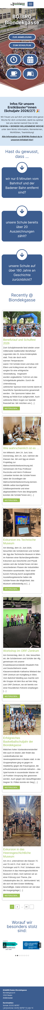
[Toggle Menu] (30, 4)
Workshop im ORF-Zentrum (21, 650)
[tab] (15, 955)
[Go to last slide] (4, 945)
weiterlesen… (12, 408)
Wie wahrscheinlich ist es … (21, 448)
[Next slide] (39, 945)
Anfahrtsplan (8, 998)
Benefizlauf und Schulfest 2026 (19, 341)
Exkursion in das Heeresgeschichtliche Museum (17, 853)
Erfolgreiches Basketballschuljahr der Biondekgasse (18, 741)
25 (26, 907)
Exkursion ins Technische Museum (19, 541)
